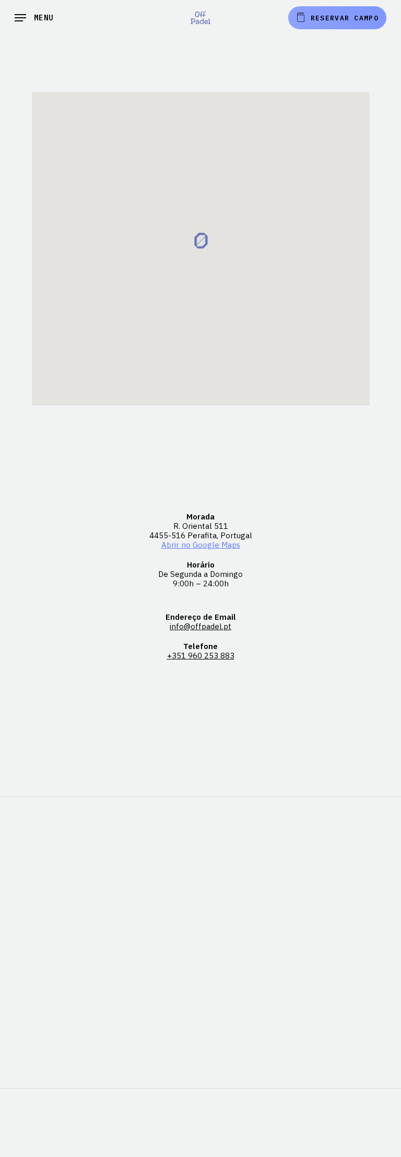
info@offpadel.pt (200, 626)
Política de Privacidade (200, 1152)
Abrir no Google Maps (200, 545)
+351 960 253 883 (200, 656)
